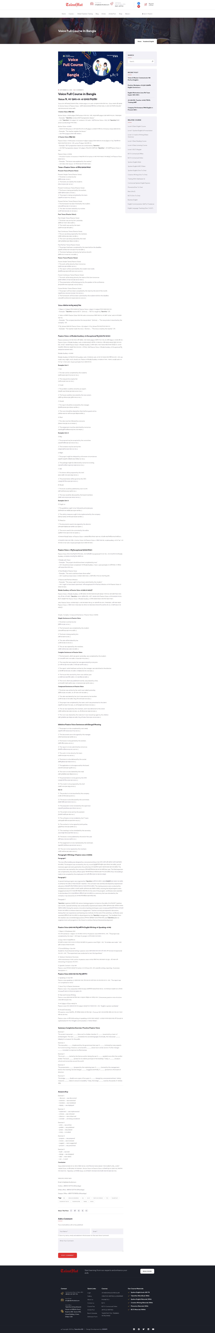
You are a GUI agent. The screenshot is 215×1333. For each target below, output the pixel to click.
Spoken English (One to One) (137, 170)
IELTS (88, 1198)
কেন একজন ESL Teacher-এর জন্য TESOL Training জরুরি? (139, 101)
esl (83, 1198)
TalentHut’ (101, 148)
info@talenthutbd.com (102, 5)
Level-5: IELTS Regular (135, 149)
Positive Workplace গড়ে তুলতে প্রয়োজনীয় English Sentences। (139, 86)
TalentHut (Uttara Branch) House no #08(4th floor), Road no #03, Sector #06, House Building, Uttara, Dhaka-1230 (73, 1311)
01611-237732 (119, 6)
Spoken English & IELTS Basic (136, 166)
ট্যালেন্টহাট (108, 881)
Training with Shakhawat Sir (136, 179)
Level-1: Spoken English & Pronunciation (140, 130)
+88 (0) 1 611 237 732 (71, 1294)
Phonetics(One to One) (135, 187)
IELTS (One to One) (134, 195)
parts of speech (98, 1198)
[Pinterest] (139, 1329)
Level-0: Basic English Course (137, 126)
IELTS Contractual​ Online (135, 158)
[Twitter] (143, 1329)
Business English (133, 200)
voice (91, 1201)
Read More (147, 1271)
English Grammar (74, 1198)
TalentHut (69, 118)
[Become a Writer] (145, 4)
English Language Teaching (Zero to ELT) (140, 208)
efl (64, 1198)
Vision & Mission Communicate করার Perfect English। (139, 79)
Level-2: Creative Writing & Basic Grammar (138, 136)
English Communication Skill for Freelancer (141, 204)
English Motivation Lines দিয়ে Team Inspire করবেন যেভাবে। (139, 94)
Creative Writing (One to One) (137, 174)
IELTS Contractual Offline (135, 154)
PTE (107, 1198)
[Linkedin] (148, 1329)
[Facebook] (138, 3)
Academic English (148, 41)
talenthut (115, 1198)
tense (85, 1201)
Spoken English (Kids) (134, 162)
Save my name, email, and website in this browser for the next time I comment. (84, 1235)
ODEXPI (104, 1329)
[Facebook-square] (134, 1329)
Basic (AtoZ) (131, 191)
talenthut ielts (64, 1201)
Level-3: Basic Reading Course (137, 141)
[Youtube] (138, 6)
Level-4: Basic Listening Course (137, 145)
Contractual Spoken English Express (139, 183)
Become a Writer (151, 4)
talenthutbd (76, 1201)
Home (139, 41)
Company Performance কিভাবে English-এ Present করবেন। (140, 109)
